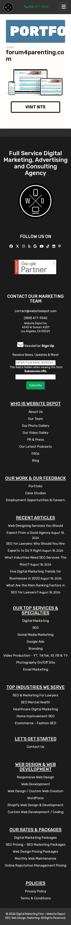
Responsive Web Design (35, 777)
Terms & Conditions (35, 898)
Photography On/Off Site (35, 662)
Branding (36, 648)
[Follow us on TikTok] (48, 246)
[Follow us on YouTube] (42, 246)
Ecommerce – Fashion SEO (35, 723)
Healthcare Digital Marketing (35, 709)
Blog (35, 460)
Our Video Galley (35, 433)
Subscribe (35, 385)
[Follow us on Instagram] (24, 246)
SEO (35, 628)
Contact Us (35, 747)
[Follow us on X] (18, 246)
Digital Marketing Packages (35, 838)
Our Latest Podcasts (35, 446)
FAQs (35, 453)
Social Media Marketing (35, 635)
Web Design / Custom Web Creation (35, 791)
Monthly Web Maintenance (35, 858)
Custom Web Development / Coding (36, 812)
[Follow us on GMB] (36, 246)
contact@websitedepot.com (36, 311)
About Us (35, 412)
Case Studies (35, 493)
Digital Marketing (35, 621)
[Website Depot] (35, 207)
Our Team (35, 419)
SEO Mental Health (35, 702)
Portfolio (35, 486)
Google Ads (35, 642)
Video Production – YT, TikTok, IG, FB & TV (35, 655)
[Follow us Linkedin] (54, 246)
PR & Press (35, 440)
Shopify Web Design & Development (35, 805)
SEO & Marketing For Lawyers (35, 695)
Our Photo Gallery (35, 426)
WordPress (35, 798)
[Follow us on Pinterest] (60, 246)
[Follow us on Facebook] (11, 246)
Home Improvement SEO (36, 716)
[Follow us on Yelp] (30, 246)
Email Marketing (35, 669)
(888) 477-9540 (38, 7)
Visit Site (35, 107)
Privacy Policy (35, 891)
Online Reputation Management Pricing (35, 865)
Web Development (35, 784)
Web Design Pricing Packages (35, 851)
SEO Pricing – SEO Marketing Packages (35, 844)
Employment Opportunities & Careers (35, 500)
